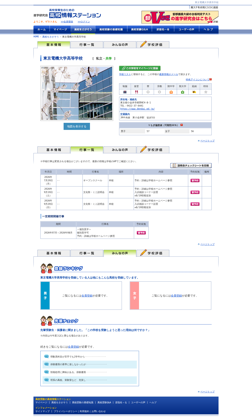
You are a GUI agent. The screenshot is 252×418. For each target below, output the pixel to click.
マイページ (60, 30)
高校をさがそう (83, 30)
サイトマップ (42, 411)
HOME (36, 36)
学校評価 (153, 44)
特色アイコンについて (197, 79)
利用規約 (84, 411)
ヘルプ (209, 30)
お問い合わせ (99, 411)
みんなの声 (120, 44)
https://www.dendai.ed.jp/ (137, 108)
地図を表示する (76, 126)
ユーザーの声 (186, 30)
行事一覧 (86, 44)
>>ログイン (84, 21)
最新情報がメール (168, 74)
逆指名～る (163, 30)
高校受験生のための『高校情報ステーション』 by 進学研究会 (67, 13)
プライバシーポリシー (65, 411)
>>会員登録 (67, 21)
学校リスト (125, 74)
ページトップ (207, 140)
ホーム (41, 30)
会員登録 (87, 295)
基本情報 (53, 44)
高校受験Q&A (139, 30)
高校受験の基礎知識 (111, 30)
